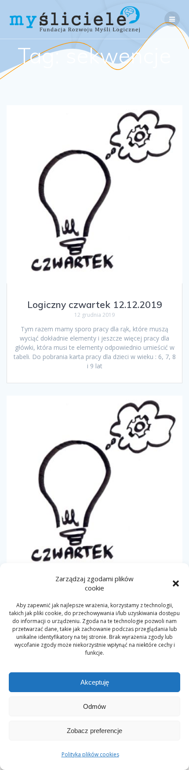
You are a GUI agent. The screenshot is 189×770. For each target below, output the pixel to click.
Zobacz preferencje (94, 730)
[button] (175, 583)
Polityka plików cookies (90, 754)
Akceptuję (94, 682)
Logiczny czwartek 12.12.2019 (94, 304)
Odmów (94, 706)
